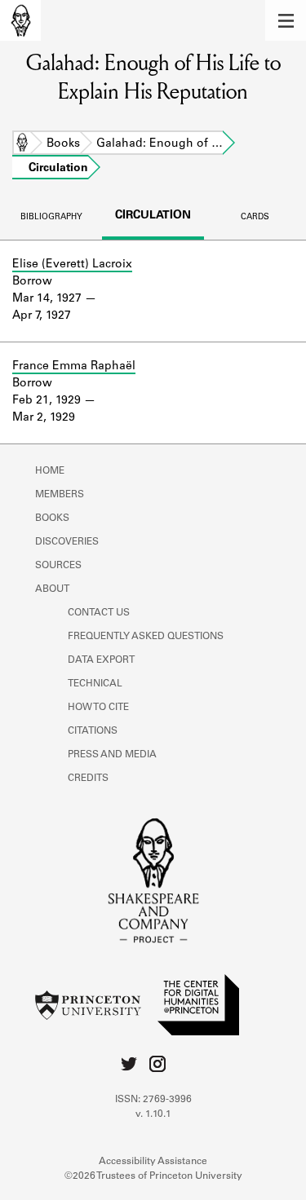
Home (22, 144)
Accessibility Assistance (153, 1162)
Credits (88, 778)
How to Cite (98, 707)
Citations (93, 731)
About (52, 589)
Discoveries (67, 542)
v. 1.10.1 (153, 1114)
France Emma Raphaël (73, 367)
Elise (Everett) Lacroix (72, 265)
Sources (58, 566)
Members (59, 495)
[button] (285, 20)
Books (63, 144)
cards (255, 218)
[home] (20, 20)
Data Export (101, 660)
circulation (153, 216)
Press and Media (112, 755)
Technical (95, 684)
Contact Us (99, 613)
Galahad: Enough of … (159, 144)
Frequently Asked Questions (146, 637)
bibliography (51, 218)
